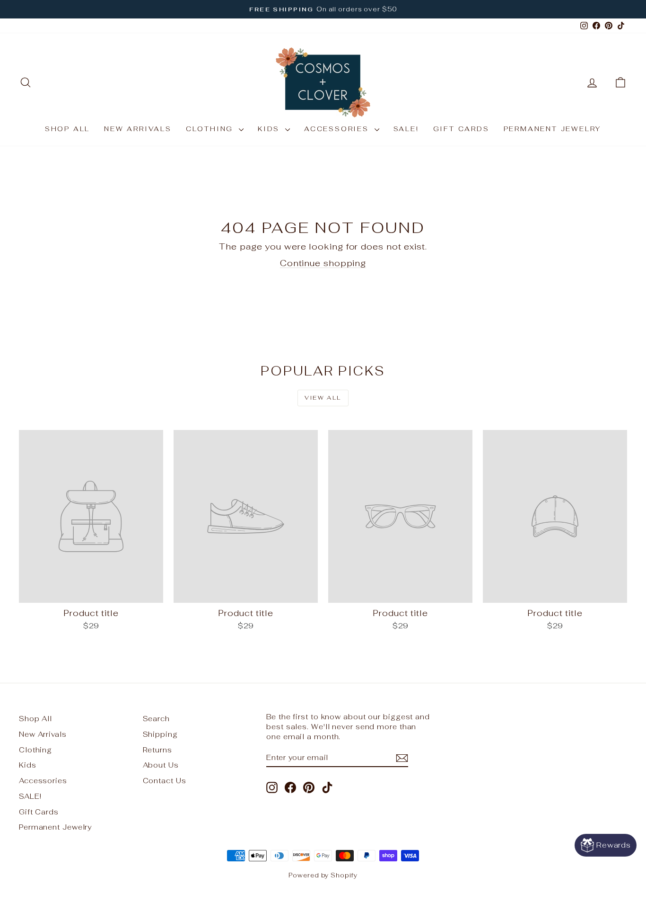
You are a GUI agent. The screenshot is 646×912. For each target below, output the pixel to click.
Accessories (338, 129)
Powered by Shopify (322, 875)
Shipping (160, 734)
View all (323, 398)
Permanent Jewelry (553, 129)
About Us (161, 764)
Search (156, 718)
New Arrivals (138, 129)
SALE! (406, 129)
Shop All (67, 129)
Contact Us (164, 780)
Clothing (211, 129)
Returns (157, 749)
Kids (270, 129)
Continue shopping (323, 263)
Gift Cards (461, 129)
